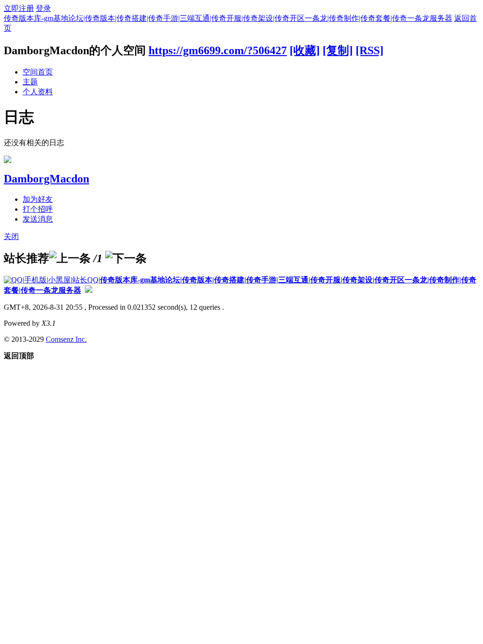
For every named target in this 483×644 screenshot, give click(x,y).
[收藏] (305, 50)
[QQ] (13, 280)
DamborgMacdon (46, 179)
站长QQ (85, 280)
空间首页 (38, 72)
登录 (43, 8)
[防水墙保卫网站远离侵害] (88, 290)
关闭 (11, 236)
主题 (30, 82)
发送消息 (38, 219)
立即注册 (19, 8)
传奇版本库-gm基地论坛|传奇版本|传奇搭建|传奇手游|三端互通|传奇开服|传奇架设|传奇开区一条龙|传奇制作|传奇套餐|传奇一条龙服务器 (228, 18)
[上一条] (70, 258)
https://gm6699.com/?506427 (218, 50)
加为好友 (38, 199)
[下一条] (126, 258)
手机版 (35, 280)
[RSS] (369, 50)
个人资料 (38, 92)
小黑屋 (59, 280)
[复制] (338, 50)
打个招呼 (38, 209)
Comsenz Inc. (66, 339)
